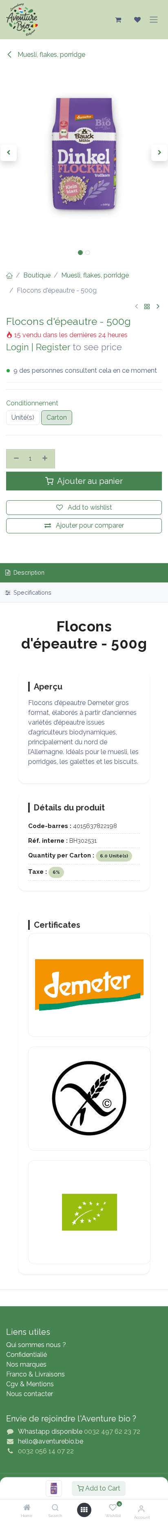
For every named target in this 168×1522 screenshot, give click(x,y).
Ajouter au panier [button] (89, 481)
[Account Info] (141, 1508)
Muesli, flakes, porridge (50, 54)
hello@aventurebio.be (50, 1441)
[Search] (55, 1508)
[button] (8, 153)
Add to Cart (102, 1488)
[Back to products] (147, 307)
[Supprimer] (15, 458)
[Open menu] (84, 1510)
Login (17, 347)
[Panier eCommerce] (118, 19)
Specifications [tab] (31, 592)
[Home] (27, 1508)
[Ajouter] (45, 458)
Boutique (37, 275)
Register (53, 347)
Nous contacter (29, 1394)
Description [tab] (28, 572)
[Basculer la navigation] (154, 19)
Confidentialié (26, 1355)
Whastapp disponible (50, 1431)
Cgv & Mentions (30, 1384)
